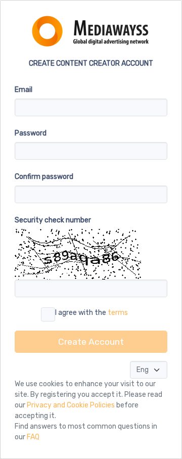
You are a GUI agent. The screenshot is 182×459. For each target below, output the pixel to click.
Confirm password (44, 176)
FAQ (33, 437)
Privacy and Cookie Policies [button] (71, 405)
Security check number (53, 220)
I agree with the (91, 312)
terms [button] (118, 312)
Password (31, 133)
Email (23, 89)
